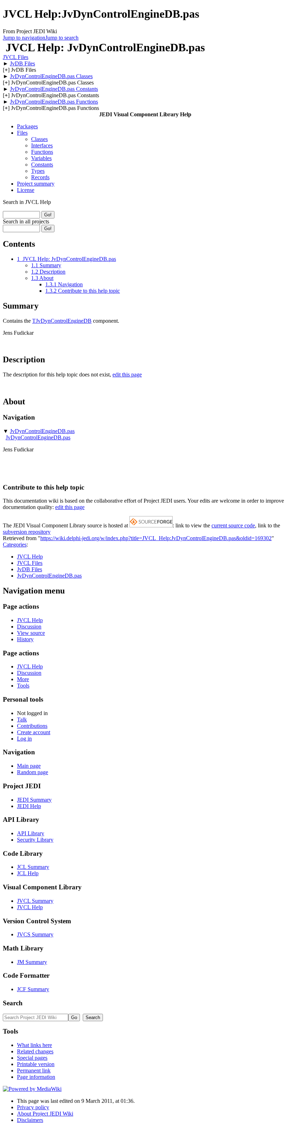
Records (40, 177)
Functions (42, 152)
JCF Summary (33, 989)
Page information (36, 1077)
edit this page (127, 375)
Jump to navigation (24, 38)
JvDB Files (22, 63)
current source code (233, 525)
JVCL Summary (35, 901)
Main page (29, 766)
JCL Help (28, 873)
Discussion (29, 627)
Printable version (35, 1064)
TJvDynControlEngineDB (62, 321)
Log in (24, 739)
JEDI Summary (34, 800)
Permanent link (34, 1070)
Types (38, 171)
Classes (39, 139)
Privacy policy (33, 1107)
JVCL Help (30, 557)
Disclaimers (30, 1120)
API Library (30, 833)
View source (31, 633)
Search (13, 1003)
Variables (41, 158)
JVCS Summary (35, 934)
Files (22, 133)
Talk (22, 719)
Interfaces (42, 145)
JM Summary (32, 962)
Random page (32, 772)
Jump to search (62, 38)
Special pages (32, 1058)
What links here (34, 1045)
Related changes (35, 1051)
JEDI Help (29, 806)
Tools (23, 686)
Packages (27, 126)
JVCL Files (15, 57)
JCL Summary (33, 867)
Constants (42, 165)
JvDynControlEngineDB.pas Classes (51, 76)
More (23, 679)
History (25, 639)
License (25, 190)
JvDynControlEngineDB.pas (42, 431)
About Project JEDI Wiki (45, 1114)
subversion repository (27, 532)
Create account (33, 732)
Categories (15, 545)
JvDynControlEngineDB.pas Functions (54, 102)
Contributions (32, 726)
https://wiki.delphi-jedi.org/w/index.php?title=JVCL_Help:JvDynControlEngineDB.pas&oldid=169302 (156, 538)
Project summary (35, 184)
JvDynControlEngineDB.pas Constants (54, 89)
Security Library (35, 840)
